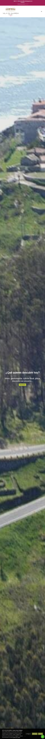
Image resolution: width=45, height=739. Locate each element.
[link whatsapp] (42, 736)
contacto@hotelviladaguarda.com (26, 1)
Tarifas (22, 381)
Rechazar (35, 733)
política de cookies (16, 737)
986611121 (16, 1)
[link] (11, 11)
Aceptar (40, 733)
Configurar (28, 733)
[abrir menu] (41, 11)
